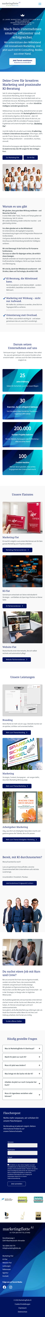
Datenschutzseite (15, 1131)
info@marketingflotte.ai (18, 1172)
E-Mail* (10, 1157)
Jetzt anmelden (16, 1184)
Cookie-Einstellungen (22, 1304)
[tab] (22, 1048)
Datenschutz (22, 1312)
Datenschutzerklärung (14, 1178)
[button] (12, 157)
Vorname (11, 1142)
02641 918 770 (10, 1245)
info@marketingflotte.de (12, 1248)
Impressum (22, 1308)
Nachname (11, 1150)
